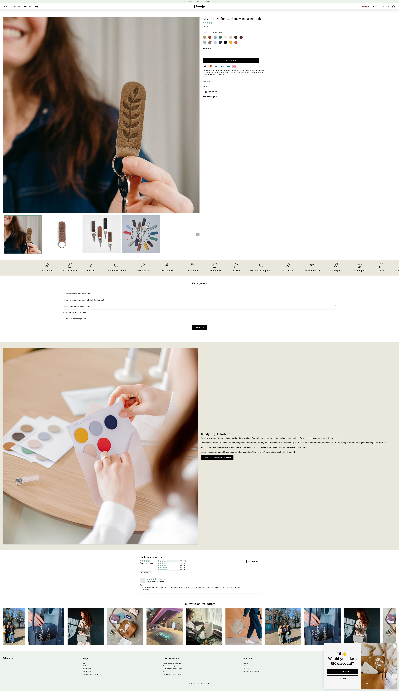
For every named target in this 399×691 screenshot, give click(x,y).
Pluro (209, 683)
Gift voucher (87, 671)
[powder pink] (225, 37)
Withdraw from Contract (91, 674)
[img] (151, 579)
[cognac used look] (209, 37)
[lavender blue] (215, 42)
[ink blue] (220, 42)
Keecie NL (197, 683)
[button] (383, 6)
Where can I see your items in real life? (77, 294)
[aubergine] (241, 37)
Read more (206, 77)
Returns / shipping (169, 666)
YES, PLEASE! (342, 671)
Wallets (85, 666)
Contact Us (199, 327)
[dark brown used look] (235, 37)
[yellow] (230, 42)
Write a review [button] (253, 561)
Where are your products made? (75, 312)
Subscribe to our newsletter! (252, 671)
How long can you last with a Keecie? (77, 306)
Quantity (207, 49)
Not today (342, 678)
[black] (225, 42)
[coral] (235, 42)
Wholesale (246, 669)
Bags (84, 663)
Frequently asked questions (172, 663)
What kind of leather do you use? (75, 319)
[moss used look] (209, 42)
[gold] (204, 37)
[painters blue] (215, 37)
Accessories (87, 669)
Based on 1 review (146, 563)
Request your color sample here (217, 457)
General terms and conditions (172, 674)
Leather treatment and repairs (172, 669)
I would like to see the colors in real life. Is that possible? (83, 300)
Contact (245, 663)
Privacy (165, 671)
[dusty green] (204, 42)
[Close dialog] (394, 646)
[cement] (230, 37)
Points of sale (247, 666)
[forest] (220, 37)
